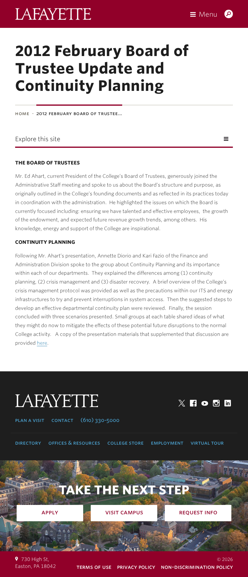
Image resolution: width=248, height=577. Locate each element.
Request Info (198, 512)
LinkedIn (228, 403)
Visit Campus (124, 512)
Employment (167, 443)
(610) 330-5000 (99, 420)
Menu (208, 14)
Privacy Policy (136, 567)
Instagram (216, 403)
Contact (62, 420)
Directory (28, 443)
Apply (49, 512)
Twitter (182, 403)
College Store (125, 443)
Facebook (193, 403)
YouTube (205, 403)
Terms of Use (94, 567)
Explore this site (37, 139)
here (42, 343)
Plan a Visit (29, 420)
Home (22, 113)
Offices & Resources (74, 443)
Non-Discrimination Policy (197, 567)
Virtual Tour (207, 443)
